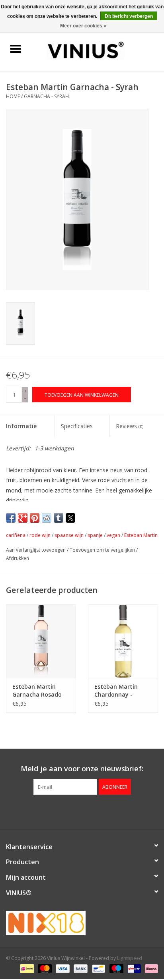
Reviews (129, 426)
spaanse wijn (69, 535)
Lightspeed (129, 958)
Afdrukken (17, 558)
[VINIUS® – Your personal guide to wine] (97, 49)
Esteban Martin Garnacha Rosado (37, 690)
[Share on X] (70, 518)
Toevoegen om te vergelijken (103, 549)
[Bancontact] (97, 968)
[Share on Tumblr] (58, 518)
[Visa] (62, 968)
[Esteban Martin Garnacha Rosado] (41, 641)
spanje (95, 535)
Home (13, 96)
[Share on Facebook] (11, 518)
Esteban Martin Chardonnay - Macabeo (116, 691)
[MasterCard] (44, 968)
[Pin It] (34, 518)
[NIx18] (82, 923)
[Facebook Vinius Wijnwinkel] (67, 811)
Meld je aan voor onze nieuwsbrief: (82, 769)
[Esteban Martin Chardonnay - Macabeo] (123, 641)
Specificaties (77, 426)
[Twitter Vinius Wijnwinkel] (82, 811)
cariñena (15, 535)
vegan (113, 535)
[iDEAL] (26, 968)
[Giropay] (133, 968)
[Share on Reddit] (46, 518)
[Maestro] (116, 968)
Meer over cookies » (83, 26)
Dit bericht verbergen (129, 16)
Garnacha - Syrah (46, 96)
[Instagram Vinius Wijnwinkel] (96, 811)
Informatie (21, 426)
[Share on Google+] (22, 518)
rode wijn (40, 535)
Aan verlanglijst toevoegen (36, 549)
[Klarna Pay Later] (150, 968)
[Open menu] (15, 48)
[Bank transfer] (80, 968)
